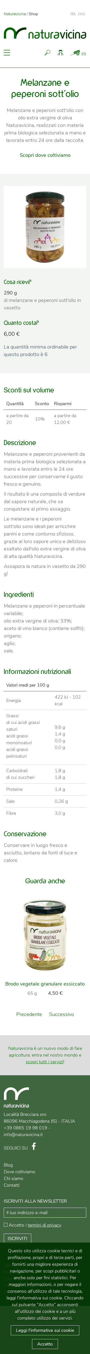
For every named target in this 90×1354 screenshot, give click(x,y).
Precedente (29, 1014)
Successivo (61, 1014)
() (83, 54)
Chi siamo (13, 1178)
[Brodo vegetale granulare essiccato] (45, 935)
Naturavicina (15, 14)
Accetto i (35, 1225)
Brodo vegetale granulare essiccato (45, 984)
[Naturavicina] (45, 32)
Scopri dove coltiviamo (45, 155)
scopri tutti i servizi (44, 1062)
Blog (8, 1165)
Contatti (12, 1185)
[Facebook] (34, 1147)
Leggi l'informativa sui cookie (45, 1330)
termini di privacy (44, 1225)
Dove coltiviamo (19, 1172)
